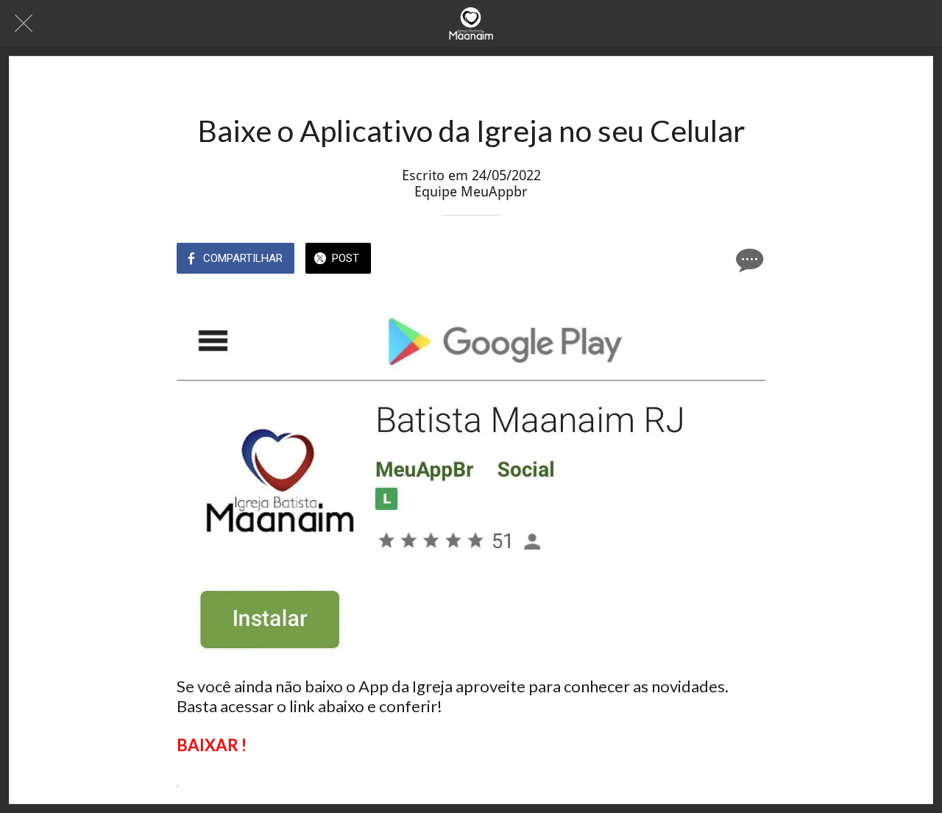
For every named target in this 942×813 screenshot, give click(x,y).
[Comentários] (747, 259)
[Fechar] (23, 23)
